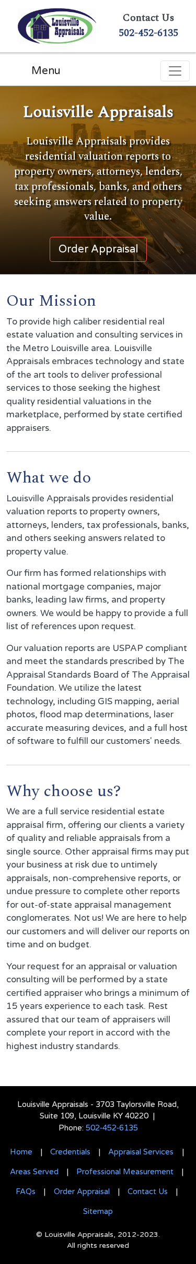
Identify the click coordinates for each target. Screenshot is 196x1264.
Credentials (70, 1152)
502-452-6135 (148, 33)
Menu (46, 71)
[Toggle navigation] (175, 71)
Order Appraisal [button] (98, 249)
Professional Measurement (125, 1171)
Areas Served (34, 1171)
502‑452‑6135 (112, 1128)
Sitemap (98, 1211)
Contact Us (148, 1191)
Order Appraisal (82, 1191)
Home (21, 1152)
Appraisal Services (141, 1152)
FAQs (26, 1191)
